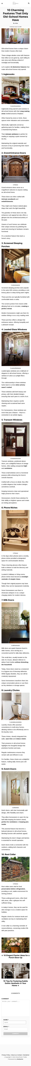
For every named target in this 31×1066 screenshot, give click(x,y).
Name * (6, 1019)
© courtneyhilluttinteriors (15, 368)
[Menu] (2, 3)
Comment (5, 998)
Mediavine (20, 1059)
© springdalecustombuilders (15, 722)
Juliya (16, 23)
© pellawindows (15, 807)
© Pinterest (15, 184)
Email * (6, 1026)
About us (13, 1055)
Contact (19, 1055)
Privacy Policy (6, 1055)
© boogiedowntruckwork (15, 458)
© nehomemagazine (15, 285)
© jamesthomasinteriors (15, 106)
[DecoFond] (15, 3)
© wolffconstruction (15, 645)
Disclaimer (26, 1055)
